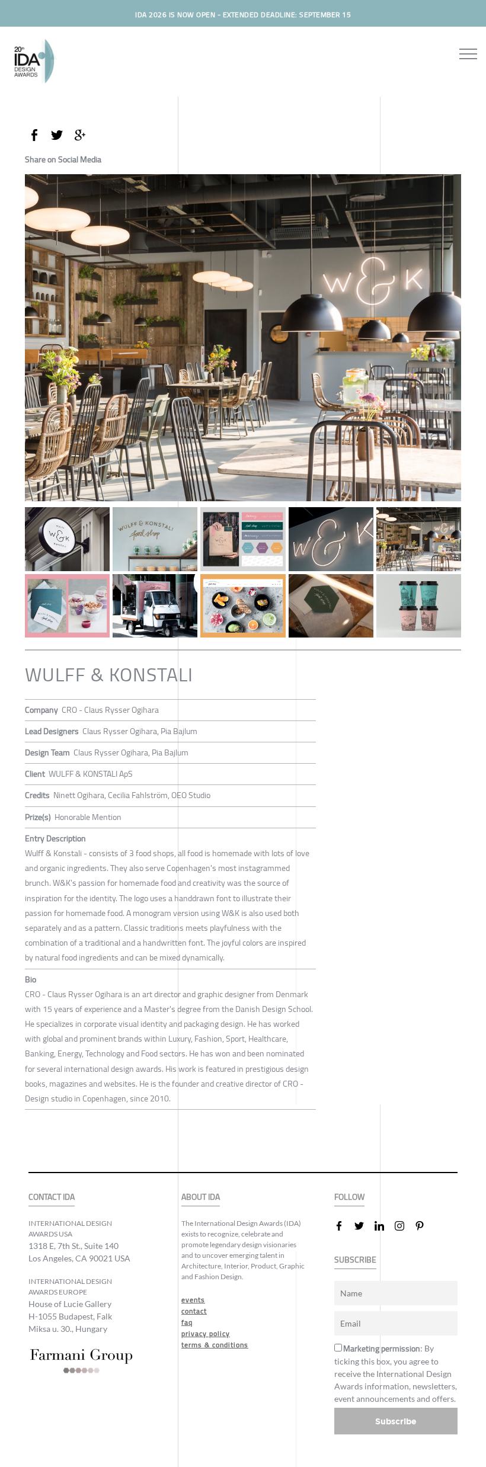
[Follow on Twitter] (363, 1226)
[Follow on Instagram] (404, 1226)
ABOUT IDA (200, 1197)
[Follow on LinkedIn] (384, 1226)
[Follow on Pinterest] (424, 1226)
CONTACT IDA (51, 1197)
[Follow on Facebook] (343, 1226)
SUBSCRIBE (355, 1260)
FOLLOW (349, 1197)
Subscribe (396, 1421)
